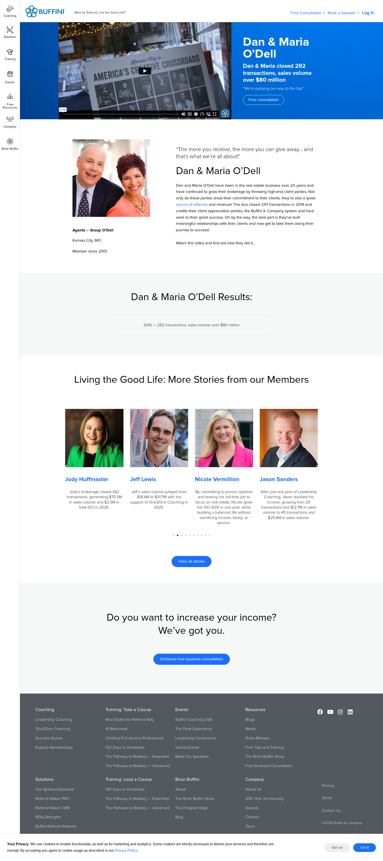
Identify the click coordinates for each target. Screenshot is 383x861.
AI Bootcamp (116, 729)
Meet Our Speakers (192, 757)
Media (250, 729)
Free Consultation (306, 13)
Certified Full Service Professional (134, 738)
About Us (253, 789)
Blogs (250, 720)
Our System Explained (54, 789)
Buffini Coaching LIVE (193, 720)
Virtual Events (187, 748)
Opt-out (337, 847)
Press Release (257, 738)
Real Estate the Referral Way (130, 720)
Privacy (328, 786)
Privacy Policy (126, 850)
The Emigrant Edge (191, 808)
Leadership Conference (195, 738)
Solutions (10, 37)
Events (10, 82)
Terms (327, 798)
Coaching (10, 15)
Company (10, 126)
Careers (252, 817)
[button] (65, 467)
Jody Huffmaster (86, 479)
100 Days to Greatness (125, 748)
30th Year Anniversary (264, 799)
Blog (179, 817)
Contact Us (331, 811)
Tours (250, 826)
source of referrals (192, 205)
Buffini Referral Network (55, 826)
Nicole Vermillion (217, 479)
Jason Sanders (279, 479)
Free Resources (10, 104)
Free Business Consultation (268, 766)
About (180, 789)
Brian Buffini (10, 148)
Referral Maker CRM (52, 808)
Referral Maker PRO (52, 799)
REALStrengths (48, 817)
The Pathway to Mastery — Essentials (137, 757)
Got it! (364, 847)
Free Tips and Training (264, 748)
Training (10, 59)
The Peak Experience (193, 729)
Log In (368, 13)
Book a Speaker (342, 13)
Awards (251, 808)
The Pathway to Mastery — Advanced (138, 766)
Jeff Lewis (143, 479)
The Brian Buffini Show (264, 757)
